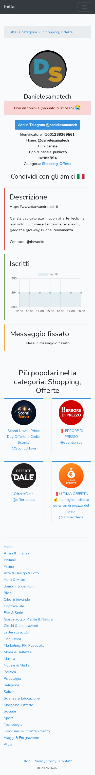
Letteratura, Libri (17, 632)
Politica (10, 671)
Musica (9, 658)
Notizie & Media (17, 665)
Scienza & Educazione (22, 698)
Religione (11, 685)
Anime (9, 566)
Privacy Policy (45, 761)
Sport (8, 717)
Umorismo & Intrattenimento (27, 731)
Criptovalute (14, 606)
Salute (9, 691)
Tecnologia (13, 724)
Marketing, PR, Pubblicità (24, 645)
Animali (10, 559)
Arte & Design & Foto (21, 573)
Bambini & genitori (19, 586)
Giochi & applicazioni (21, 625)
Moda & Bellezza (18, 652)
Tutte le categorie (22, 32)
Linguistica (12, 638)
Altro (8, 744)
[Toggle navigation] (84, 7)
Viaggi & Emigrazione (21, 737)
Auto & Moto (14, 579)
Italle (9, 7)
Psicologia (12, 678)
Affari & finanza (16, 553)
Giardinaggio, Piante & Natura (28, 619)
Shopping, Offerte (58, 32)
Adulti (8, 546)
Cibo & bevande (17, 599)
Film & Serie (13, 612)
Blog (8, 592)
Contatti (65, 761)
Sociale (10, 711)
